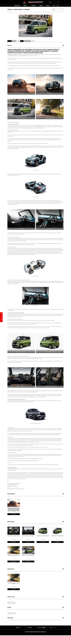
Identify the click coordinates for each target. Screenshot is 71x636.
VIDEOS (47, 5)
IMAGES (41, 5)
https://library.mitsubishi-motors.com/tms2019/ (15, 489)
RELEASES (34, 5)
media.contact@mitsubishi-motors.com (16, 487)
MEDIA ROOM (17, 5)
